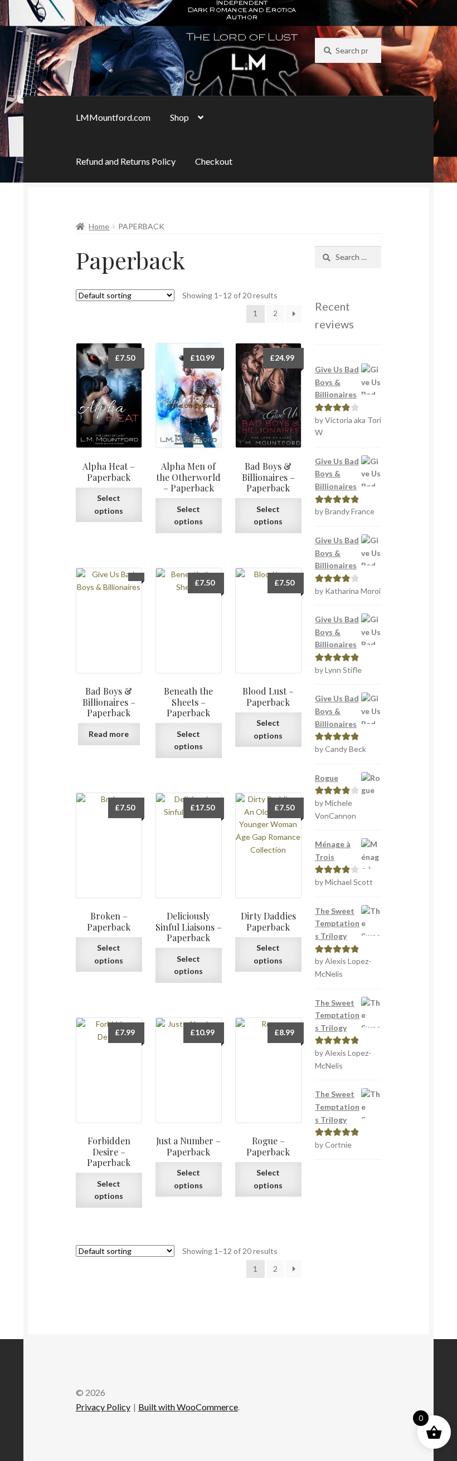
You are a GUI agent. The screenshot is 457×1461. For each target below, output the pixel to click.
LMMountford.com (113, 117)
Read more (109, 734)
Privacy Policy (103, 1406)
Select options (108, 504)
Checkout (213, 161)
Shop (179, 117)
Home (99, 226)
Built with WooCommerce (188, 1406)
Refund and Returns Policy (126, 161)
